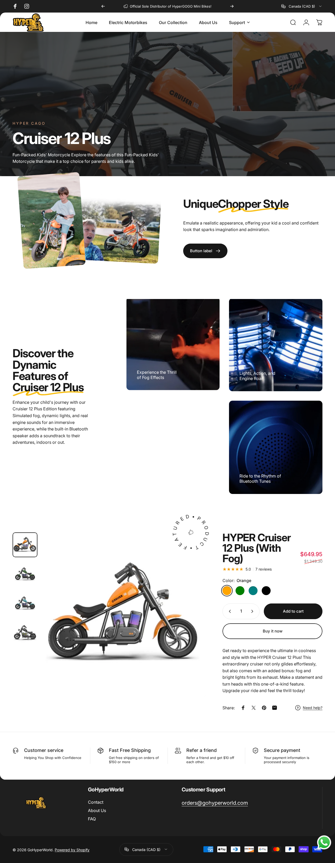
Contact (95, 802)
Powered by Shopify (72, 849)
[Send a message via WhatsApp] (324, 842)
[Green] (240, 590)
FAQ (92, 818)
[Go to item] (25, 544)
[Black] (266, 590)
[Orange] (226, 590)
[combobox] (301, 6)
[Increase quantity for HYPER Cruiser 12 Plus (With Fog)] (253, 611)
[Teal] (253, 590)
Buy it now (272, 631)
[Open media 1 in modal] (124, 614)
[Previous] (103, 6)
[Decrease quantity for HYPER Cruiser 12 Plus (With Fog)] (229, 611)
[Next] (232, 6)
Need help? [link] (312, 707)
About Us (97, 810)
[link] (205, 251)
